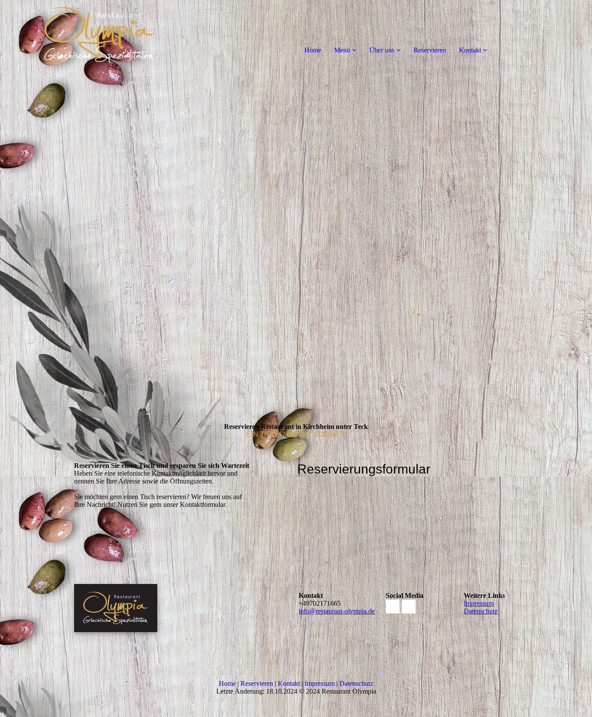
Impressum (479, 603)
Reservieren (429, 50)
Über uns (381, 50)
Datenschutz (481, 611)
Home (312, 50)
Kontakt (470, 50)
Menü (342, 50)
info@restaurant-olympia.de (337, 611)
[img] (99, 34)
